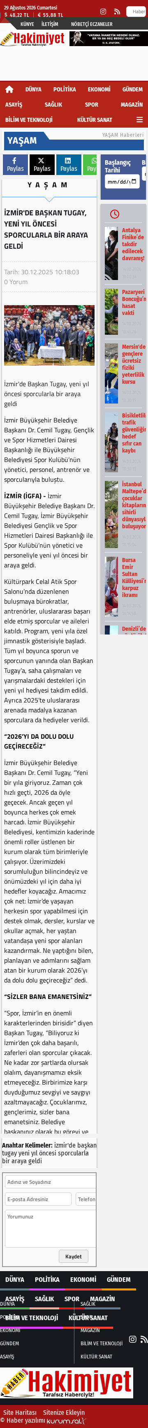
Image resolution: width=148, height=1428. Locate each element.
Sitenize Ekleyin (64, 1412)
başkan (87, 1145)
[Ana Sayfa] (9, 89)
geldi (35, 1161)
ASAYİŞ (13, 104)
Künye (27, 24)
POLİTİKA (64, 89)
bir (6, 1161)
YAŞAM (49, 184)
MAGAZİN (132, 104)
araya (19, 1161)
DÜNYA (33, 89)
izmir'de (65, 1145)
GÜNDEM (133, 89)
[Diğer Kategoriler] (139, 120)
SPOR (91, 104)
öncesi (47, 1153)
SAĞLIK (53, 104)
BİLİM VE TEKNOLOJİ (29, 120)
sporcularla (73, 1153)
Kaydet (73, 1256)
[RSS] (117, 12)
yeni (24, 1153)
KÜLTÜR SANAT (94, 120)
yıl (34, 1153)
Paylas (15, 169)
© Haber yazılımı (23, 1420)
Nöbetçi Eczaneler (92, 24)
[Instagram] (103, 12)
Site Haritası (20, 1412)
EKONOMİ (99, 89)
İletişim (50, 24)
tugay (9, 1153)
